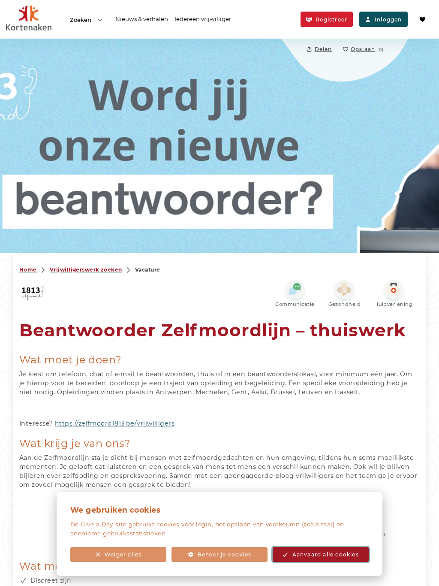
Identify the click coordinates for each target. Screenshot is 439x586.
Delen (323, 49)
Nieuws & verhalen (141, 18)
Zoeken (80, 19)
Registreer (331, 19)
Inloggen (388, 19)
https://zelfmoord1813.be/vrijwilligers (114, 423)
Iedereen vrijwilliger (202, 18)
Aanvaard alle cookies (325, 554)
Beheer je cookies (224, 554)
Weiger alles (123, 554)
